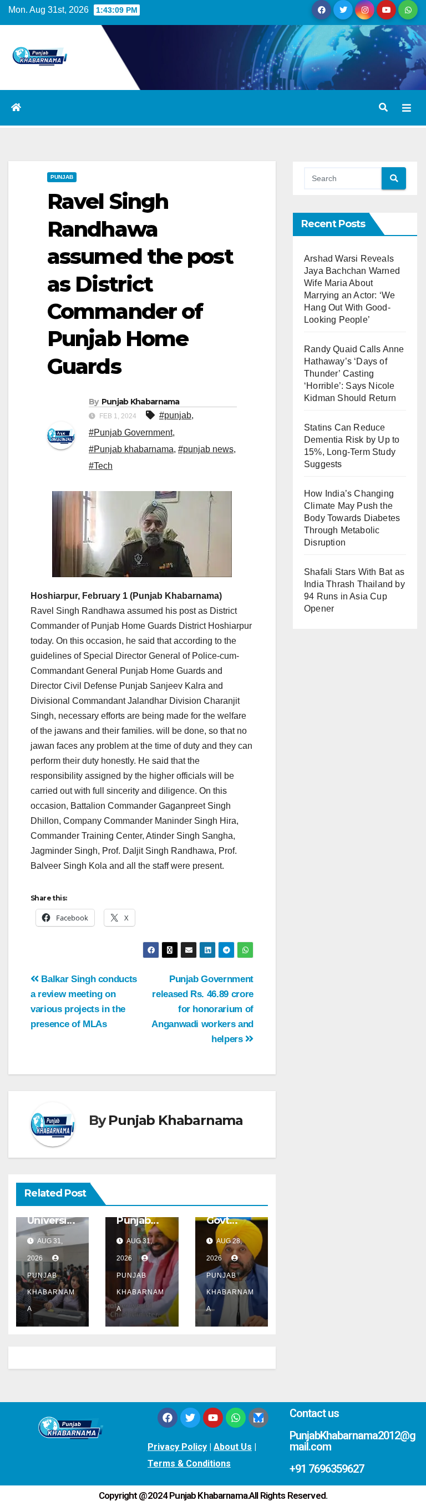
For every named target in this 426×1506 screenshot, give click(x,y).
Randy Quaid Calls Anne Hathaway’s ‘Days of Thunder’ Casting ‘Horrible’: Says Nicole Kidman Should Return (354, 373)
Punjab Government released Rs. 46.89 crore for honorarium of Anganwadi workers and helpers (202, 1008)
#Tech (101, 466)
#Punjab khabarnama (131, 449)
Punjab (61, 177)
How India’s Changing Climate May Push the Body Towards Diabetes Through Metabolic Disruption (352, 518)
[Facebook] (168, 1418)
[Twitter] (190, 1418)
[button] (383, 107)
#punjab (175, 415)
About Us (233, 1447)
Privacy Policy (177, 1447)
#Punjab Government (131, 432)
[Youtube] (213, 1418)
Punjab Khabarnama (141, 402)
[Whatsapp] (236, 1418)
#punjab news (206, 449)
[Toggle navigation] (406, 107)
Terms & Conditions (189, 1463)
